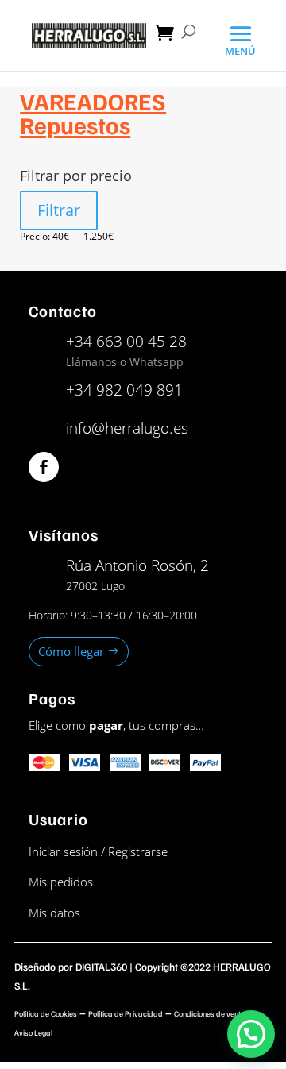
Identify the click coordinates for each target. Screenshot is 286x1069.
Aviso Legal (33, 1032)
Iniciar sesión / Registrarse (98, 851)
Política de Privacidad (125, 1013)
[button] (251, 1034)
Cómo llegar (71, 651)
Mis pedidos (61, 882)
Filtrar (58, 210)
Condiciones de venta (209, 1013)
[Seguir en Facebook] (44, 467)
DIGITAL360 (101, 966)
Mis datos (54, 912)
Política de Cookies (45, 1013)
